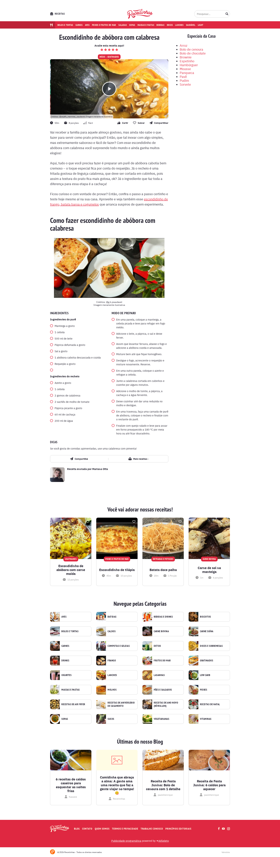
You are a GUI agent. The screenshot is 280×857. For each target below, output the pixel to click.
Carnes (79, 25)
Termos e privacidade (125, 828)
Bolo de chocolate (193, 53)
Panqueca (187, 72)
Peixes (203, 689)
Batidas (112, 616)
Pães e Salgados (163, 689)
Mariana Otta (100, 469)
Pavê (183, 76)
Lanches (179, 25)
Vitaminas (205, 719)
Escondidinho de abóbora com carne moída (70, 570)
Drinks (65, 660)
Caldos (112, 631)
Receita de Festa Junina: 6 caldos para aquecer (209, 785)
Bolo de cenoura (191, 49)
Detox (157, 646)
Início (102, 56)
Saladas (122, 25)
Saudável (190, 25)
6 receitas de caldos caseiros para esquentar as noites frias (71, 785)
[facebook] (219, 828)
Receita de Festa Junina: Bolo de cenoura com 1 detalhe (163, 785)
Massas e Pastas (70, 689)
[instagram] (228, 828)
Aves (87, 25)
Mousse (185, 69)
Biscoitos (205, 616)
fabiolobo (226, 852)
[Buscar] (227, 13)
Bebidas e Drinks (163, 616)
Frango (112, 660)
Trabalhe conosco (152, 828)
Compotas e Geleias (119, 646)
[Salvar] (88, 521)
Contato (87, 828)
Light (200, 25)
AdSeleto (163, 840)
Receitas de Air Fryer (73, 704)
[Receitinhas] (140, 14)
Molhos (112, 689)
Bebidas (160, 25)
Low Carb (205, 675)
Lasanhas (159, 675)
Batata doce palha (163, 570)
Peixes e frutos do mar (104, 25)
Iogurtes (66, 675)
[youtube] (223, 829)
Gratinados (113, 56)
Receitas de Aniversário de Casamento (121, 704)
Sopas (132, 25)
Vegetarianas (161, 719)
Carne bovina (161, 631)
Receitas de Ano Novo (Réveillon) (166, 704)
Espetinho (187, 61)
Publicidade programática (126, 840)
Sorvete (185, 84)
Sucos (111, 719)
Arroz (183, 45)
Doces (170, 25)
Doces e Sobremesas (211, 646)
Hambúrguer (189, 65)
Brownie (186, 57)
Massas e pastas (146, 25)
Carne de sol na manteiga (209, 570)
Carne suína (206, 631)
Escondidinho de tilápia (117, 570)
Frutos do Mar (162, 660)
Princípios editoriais (178, 828)
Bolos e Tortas (69, 631)
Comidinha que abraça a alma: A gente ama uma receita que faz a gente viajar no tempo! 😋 (117, 785)
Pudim (184, 80)
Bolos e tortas (65, 25)
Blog (77, 828)
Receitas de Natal (210, 704)
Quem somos (102, 828)
